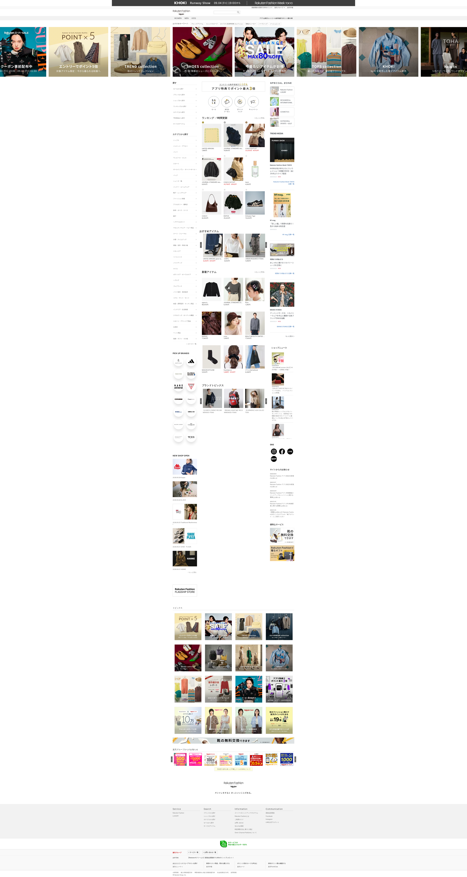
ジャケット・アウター (180, 146)
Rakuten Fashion (191, 12)
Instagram (269, 819)
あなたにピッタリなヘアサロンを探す (185, 863)
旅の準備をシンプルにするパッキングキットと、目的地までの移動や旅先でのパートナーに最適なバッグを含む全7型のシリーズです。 (282, 416)
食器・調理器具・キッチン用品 (183, 304)
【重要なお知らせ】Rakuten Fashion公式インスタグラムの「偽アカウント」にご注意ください (282, 514)
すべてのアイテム (179, 124)
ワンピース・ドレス (179, 158)
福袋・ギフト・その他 (180, 339)
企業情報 (176, 872)
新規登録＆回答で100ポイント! (262, 7)
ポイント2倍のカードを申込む (247, 863)
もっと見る (192, 572)
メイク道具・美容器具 (180, 292)
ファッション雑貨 (179, 198)
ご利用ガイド (239, 819)
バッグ (175, 175)
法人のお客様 (239, 826)
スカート (176, 163)
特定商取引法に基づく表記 (243, 829)
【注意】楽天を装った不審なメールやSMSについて (234, 769)
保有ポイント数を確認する (277, 863)
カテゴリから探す (179, 112)
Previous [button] (173, 52)
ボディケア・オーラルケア (182, 274)
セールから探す (178, 89)
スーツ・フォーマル (179, 234)
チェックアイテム (197, 24)
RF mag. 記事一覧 (288, 234)
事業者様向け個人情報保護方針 (205, 872)
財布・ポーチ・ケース (180, 210)
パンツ (175, 152)
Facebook (269, 816)
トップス (176, 140)
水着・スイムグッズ (179, 239)
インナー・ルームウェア (181, 187)
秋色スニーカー (251, 24)
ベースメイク (177, 257)
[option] (78, 52)
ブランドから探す (179, 95)
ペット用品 (177, 333)
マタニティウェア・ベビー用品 (183, 228)
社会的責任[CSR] (223, 872)
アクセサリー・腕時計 (180, 204)
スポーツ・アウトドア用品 (182, 321)
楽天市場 (290, 7)
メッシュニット (275, 24)
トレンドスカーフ (212, 24)
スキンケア (177, 251)
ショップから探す (179, 100)
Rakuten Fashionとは (242, 816)
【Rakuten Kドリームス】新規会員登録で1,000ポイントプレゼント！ (211, 858)
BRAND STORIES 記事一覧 (285, 326)
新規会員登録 (270, 813)
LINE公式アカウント (272, 822)
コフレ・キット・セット (181, 298)
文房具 (175, 327)
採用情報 (234, 872)
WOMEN (178, 18)
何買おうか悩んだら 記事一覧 (284, 273)
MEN (187, 18)
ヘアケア (176, 280)
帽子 (174, 216)
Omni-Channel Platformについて (246, 832)
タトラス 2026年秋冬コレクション (231, 24)
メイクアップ (177, 263)
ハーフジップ (263, 24)
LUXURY (176, 816)
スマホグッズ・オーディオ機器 (183, 315)
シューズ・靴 (177, 181)
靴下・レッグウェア (179, 193)
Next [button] (294, 52)
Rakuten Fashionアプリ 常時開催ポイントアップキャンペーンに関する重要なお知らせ (281, 495)
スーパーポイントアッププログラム (246, 813)
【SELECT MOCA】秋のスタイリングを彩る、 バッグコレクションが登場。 (282, 390)
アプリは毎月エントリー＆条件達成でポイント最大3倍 (276, 18)
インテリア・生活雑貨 (180, 309)
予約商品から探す (179, 118)
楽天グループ (278, 7)
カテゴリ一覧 (192, 344)
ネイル (175, 269)
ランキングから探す (179, 106)
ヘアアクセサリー (179, 222)
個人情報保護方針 (186, 872)
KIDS (194, 18)
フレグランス (177, 286)
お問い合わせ (239, 823)
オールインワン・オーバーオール (184, 169)
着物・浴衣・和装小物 (180, 245)
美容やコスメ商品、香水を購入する (218, 863)
